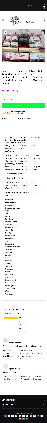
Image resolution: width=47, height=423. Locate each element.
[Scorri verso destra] (27, 67)
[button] (44, 20)
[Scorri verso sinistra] (20, 67)
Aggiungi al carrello (23, 105)
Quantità (5, 95)
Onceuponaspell (26, 413)
